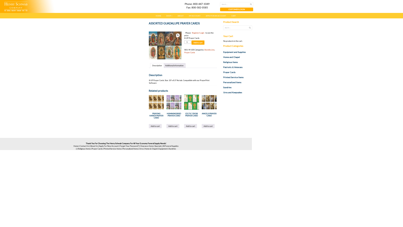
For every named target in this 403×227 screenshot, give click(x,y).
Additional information (174, 65)
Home (158, 16)
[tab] (157, 65)
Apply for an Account (216, 16)
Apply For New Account (108, 146)
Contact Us (84, 146)
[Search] (251, 4)
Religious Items (84, 149)
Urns (141, 149)
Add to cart (198, 42)
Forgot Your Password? (129, 146)
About (181, 16)
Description (157, 65)
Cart (233, 16)
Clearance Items (147, 146)
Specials (158, 146)
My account (195, 16)
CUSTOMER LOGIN (236, 9)
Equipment (163, 149)
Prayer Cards (189, 52)
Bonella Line (209, 50)
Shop (168, 16)
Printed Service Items (112, 149)
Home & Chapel (151, 149)
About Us (94, 146)
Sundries (172, 149)
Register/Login (198, 33)
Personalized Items (130, 149)
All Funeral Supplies (171, 146)
